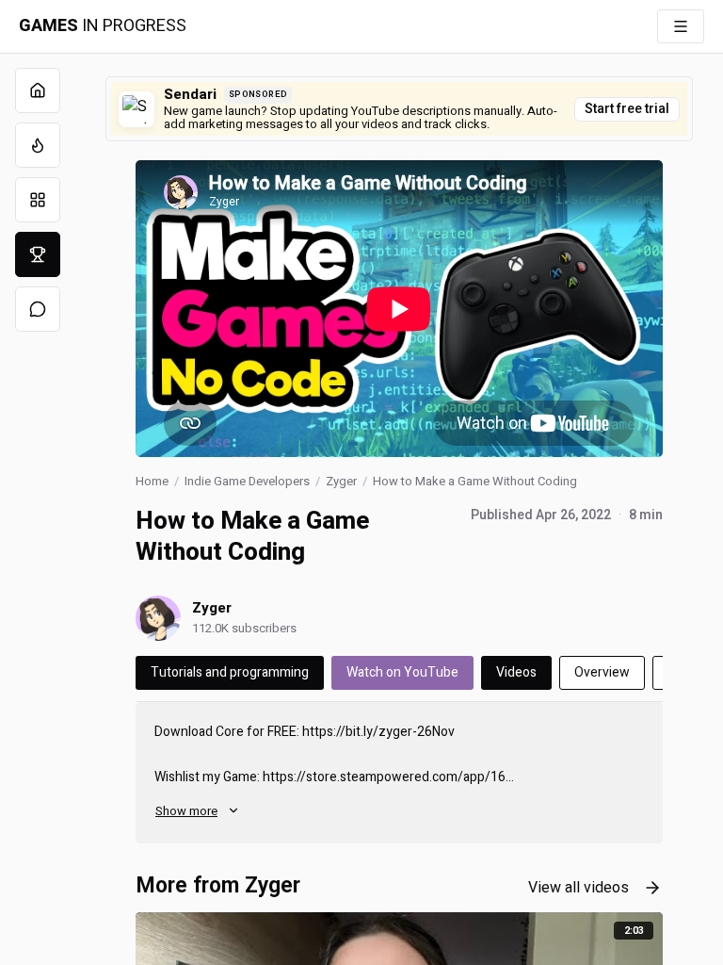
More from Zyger (218, 886)
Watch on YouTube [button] (402, 672)
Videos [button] (516, 672)
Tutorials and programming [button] (230, 672)
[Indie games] (37, 199)
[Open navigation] (680, 26)
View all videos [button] (578, 887)
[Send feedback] (37, 309)
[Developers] (37, 254)
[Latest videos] (37, 145)
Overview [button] (602, 672)
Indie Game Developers (247, 481)
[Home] (37, 90)
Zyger (341, 481)
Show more (186, 811)
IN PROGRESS (102, 26)
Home (152, 481)
